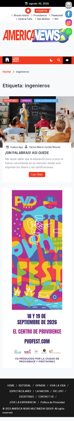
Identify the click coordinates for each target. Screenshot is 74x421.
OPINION (26, 100)
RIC (56, 19)
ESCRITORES (10, 100)
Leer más (37, 174)
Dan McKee (43, 19)
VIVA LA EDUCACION (46, 100)
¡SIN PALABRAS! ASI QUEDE (27, 153)
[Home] (7, 59)
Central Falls (25, 19)
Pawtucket (57, 15)
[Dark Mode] (51, 60)
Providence (40, 15)
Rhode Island (21, 15)
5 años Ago (16, 147)
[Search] (59, 60)
